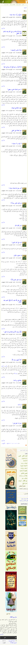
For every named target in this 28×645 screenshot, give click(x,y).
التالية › (7, 443)
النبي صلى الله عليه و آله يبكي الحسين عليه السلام (13, 301)
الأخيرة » (3, 443)
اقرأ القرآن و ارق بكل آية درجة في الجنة (13, 67)
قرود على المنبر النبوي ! (17, 242)
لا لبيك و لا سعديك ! (17, 143)
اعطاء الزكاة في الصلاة (17, 108)
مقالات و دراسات (12, 4)
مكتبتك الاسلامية (23, 471)
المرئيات (20, 481)
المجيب (23, 4)
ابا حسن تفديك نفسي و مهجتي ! (14, 89)
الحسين (2, 366)
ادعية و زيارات (18, 4)
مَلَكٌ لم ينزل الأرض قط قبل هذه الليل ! (13, 332)
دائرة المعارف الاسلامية (24, 459)
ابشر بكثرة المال (18, 225)
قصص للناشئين (24, 473)
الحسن (6, 366)
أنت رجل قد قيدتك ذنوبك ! (15, 188)
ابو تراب (20, 404)
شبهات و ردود (6, 4)
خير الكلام (25, 481)
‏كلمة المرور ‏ (26, 494)
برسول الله (16, 373)
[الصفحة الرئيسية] (14, 3)
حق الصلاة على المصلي (17, 130)
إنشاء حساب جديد (24, 499)
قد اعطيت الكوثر (18, 255)
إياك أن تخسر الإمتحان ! (16, 50)
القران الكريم (24, 456)
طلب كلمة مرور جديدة (24, 501)
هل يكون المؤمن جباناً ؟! (16, 203)
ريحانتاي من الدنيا (18, 380)
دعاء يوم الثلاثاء (13, 617)
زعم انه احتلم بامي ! (17, 423)
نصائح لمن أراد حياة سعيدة (16, 15)
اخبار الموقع (25, 483)
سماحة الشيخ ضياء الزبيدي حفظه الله (13, 642)
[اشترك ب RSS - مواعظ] (26, 445)
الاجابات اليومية (24, 466)
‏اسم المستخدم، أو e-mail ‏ (23, 489)
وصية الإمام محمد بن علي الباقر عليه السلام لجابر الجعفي (12, 32)
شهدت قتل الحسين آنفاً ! (16, 280)
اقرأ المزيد (3, 28)
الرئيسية (25, 8)
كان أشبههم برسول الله (17, 360)
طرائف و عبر (24, 478)
